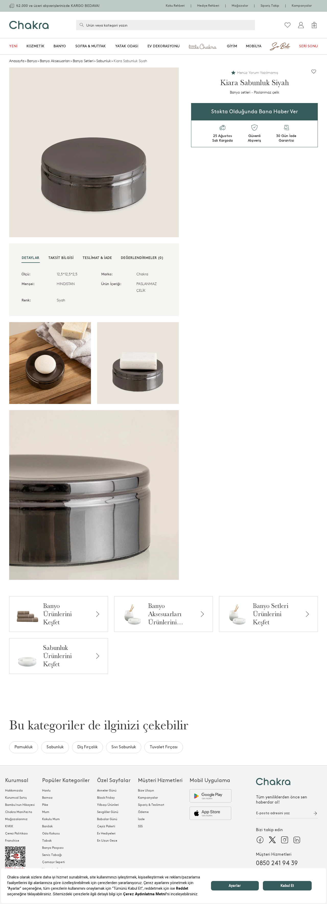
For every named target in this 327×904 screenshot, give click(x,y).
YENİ (13, 46)
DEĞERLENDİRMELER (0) (142, 258)
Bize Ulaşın (146, 790)
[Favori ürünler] (287, 25)
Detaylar (30, 258)
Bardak (47, 826)
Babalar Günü (107, 819)
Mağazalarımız (16, 819)
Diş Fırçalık (87, 747)
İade (141, 819)
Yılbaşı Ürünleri (108, 805)
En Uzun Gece (107, 840)
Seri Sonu (308, 46)
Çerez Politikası (16, 833)
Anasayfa (16, 61)
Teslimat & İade (97, 258)
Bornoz (47, 797)
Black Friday (106, 797)
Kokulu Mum (51, 819)
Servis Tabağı (52, 855)
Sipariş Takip (270, 5)
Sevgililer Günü (107, 812)
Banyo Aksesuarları (55, 61)
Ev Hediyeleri (106, 833)
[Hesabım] (301, 25)
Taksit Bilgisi (61, 258)
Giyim (232, 46)
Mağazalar (240, 5)
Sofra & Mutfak (90, 46)
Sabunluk (103, 61)
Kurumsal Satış (16, 797)
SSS (140, 826)
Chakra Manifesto (18, 812)
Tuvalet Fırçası (164, 747)
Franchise (12, 840)
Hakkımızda (14, 790)
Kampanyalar (302, 5)
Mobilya (253, 46)
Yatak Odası (126, 46)
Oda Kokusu (51, 833)
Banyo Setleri (83, 61)
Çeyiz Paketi (106, 826)
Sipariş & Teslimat (151, 805)
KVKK (9, 826)
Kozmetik (35, 46)
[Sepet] (314, 25)
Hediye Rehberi (208, 5)
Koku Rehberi (175, 5)
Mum (45, 812)
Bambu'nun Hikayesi (20, 805)
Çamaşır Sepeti (53, 862)
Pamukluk (24, 747)
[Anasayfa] (29, 25)
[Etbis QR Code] (20, 858)
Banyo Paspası (53, 847)
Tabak (47, 840)
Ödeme (143, 812)
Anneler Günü (106, 790)
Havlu (46, 790)
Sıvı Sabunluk (123, 747)
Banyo (59, 46)
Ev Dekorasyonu (163, 46)
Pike (45, 805)
